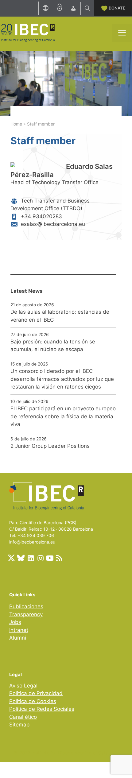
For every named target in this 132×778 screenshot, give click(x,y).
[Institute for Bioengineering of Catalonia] (27, 32)
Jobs (15, 622)
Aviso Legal (23, 686)
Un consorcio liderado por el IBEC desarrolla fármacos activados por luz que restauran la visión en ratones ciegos (62, 379)
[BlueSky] (21, 558)
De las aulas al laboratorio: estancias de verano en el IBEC (59, 316)
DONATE (117, 8)
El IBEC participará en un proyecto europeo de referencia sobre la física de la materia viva (63, 416)
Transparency (26, 614)
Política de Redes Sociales (41, 709)
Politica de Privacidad (36, 693)
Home (16, 123)
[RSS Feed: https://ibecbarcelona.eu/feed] (59, 558)
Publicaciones (26, 606)
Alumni (17, 638)
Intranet (18, 630)
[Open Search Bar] (87, 8)
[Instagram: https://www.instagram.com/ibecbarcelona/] (40, 558)
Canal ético (23, 717)
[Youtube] (49, 558)
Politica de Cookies (32, 701)
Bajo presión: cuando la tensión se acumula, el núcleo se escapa (52, 346)
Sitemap (19, 725)
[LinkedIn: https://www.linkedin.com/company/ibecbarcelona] (30, 558)
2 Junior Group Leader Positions (50, 446)
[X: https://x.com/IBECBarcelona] (11, 558)
